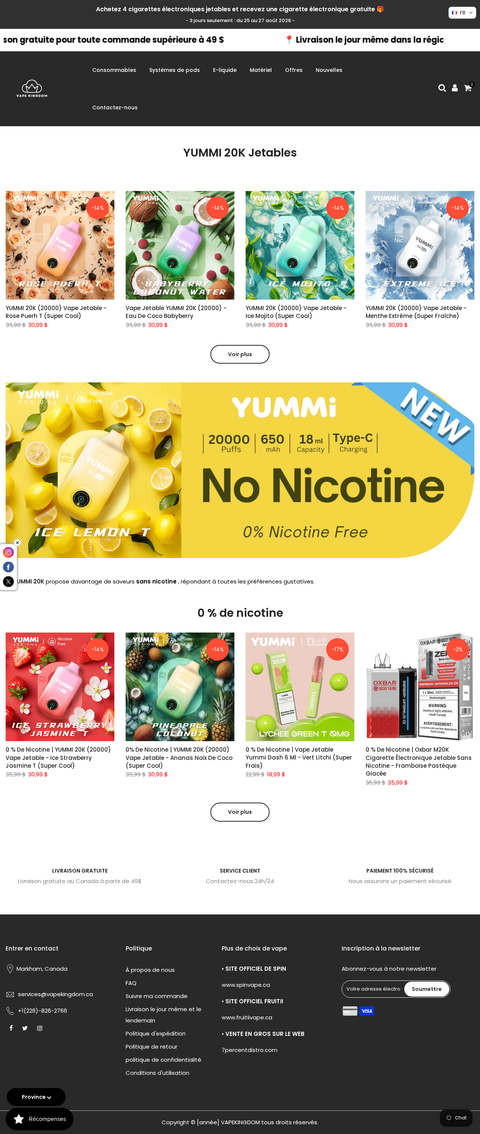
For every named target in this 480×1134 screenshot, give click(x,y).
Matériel (261, 70)
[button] (462, 13)
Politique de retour (151, 1046)
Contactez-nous (115, 107)
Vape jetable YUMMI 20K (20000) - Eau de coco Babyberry (176, 312)
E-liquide (225, 70)
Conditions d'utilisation (157, 1073)
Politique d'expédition (156, 1033)
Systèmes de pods (174, 70)
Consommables (114, 70)
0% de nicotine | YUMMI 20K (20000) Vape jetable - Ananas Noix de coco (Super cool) (179, 758)
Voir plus (240, 354)
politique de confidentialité (163, 1060)
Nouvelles (329, 70)
